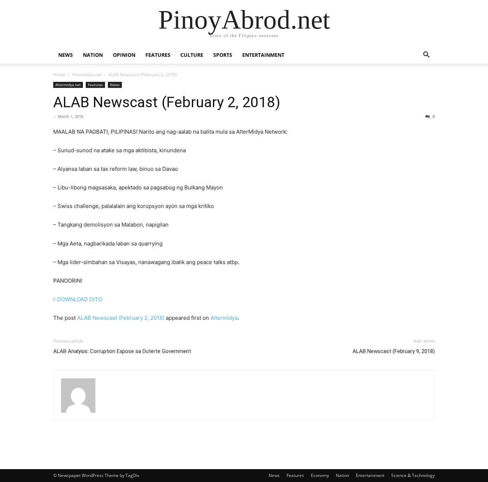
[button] (426, 55)
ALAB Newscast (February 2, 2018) (166, 102)
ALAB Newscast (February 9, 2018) (394, 351)
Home (59, 74)
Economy (320, 475)
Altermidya (224, 317)
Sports (222, 54)
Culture (191, 54)
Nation (93, 54)
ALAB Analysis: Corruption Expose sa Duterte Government (122, 351)
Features (157, 54)
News (65, 54)
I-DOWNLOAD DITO (77, 299)
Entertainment (263, 54)
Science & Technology (413, 475)
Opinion (124, 54)
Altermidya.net (86, 74)
